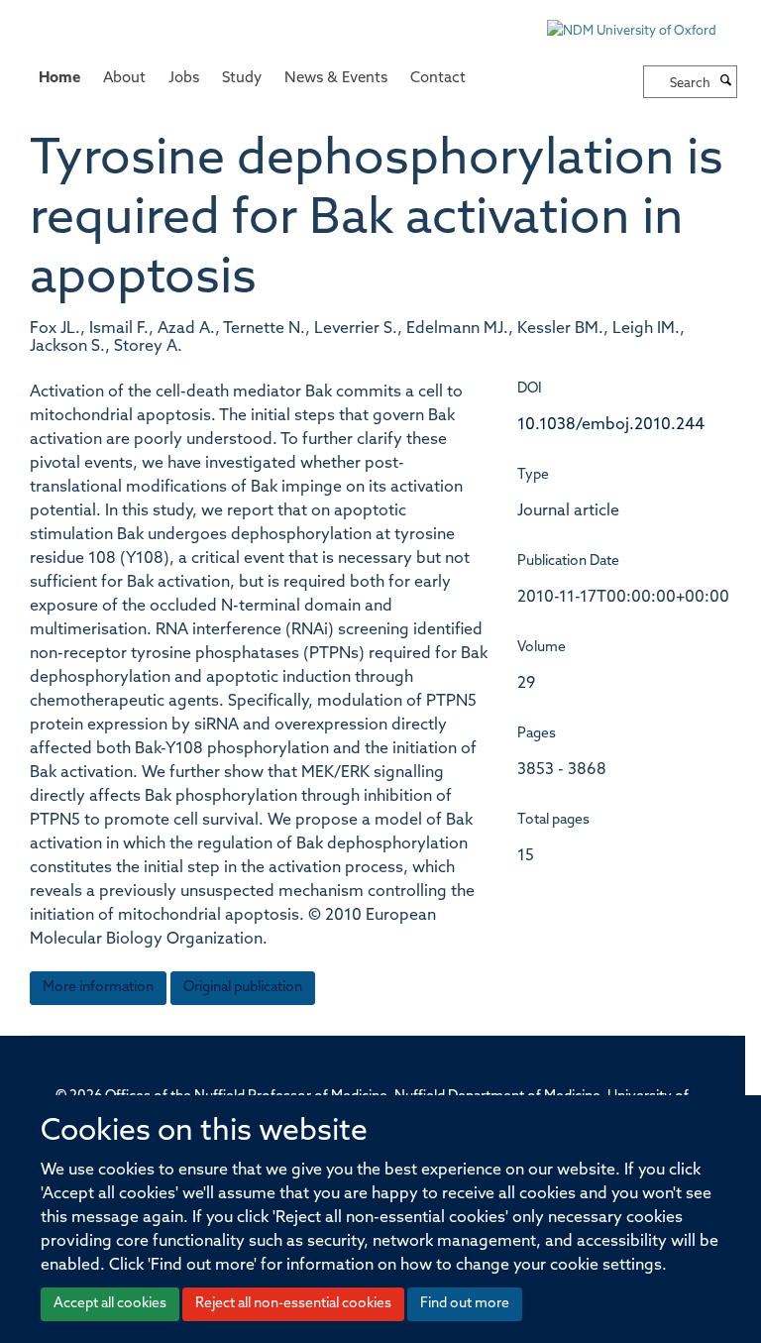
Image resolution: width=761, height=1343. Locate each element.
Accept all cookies (110, 1303)
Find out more (464, 1303)
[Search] (726, 82)
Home (59, 78)
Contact (438, 78)
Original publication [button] (242, 987)
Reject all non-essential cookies (293, 1303)
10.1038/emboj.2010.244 (611, 425)
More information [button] (98, 987)
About (124, 78)
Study (242, 78)
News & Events (335, 78)
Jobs (183, 78)
